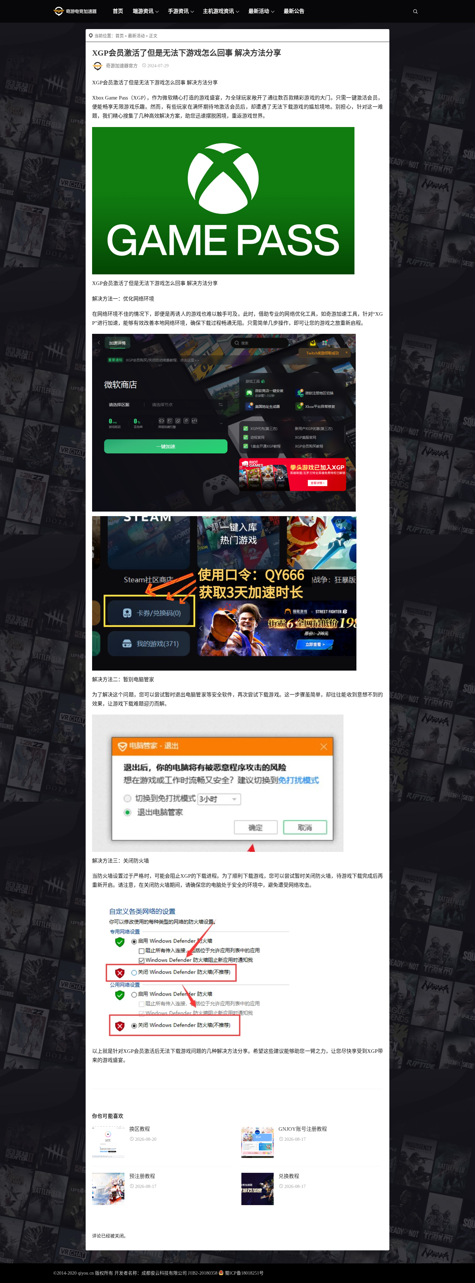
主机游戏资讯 (218, 11)
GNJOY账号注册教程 (303, 1129)
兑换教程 (289, 1176)
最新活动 (258, 11)
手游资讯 (178, 11)
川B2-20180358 (202, 1273)
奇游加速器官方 (122, 65)
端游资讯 (143, 11)
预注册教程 (142, 1176)
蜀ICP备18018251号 (244, 1273)
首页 (118, 11)
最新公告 (294, 11)
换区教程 (139, 1129)
